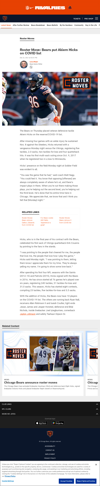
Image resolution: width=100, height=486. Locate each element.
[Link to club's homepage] (5, 17)
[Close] (96, 464)
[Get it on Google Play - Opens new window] (58, 424)
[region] (50, 473)
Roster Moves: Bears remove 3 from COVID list (65, 220)
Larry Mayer (34, 61)
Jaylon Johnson (27, 314)
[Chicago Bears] (50, 434)
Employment (50, 454)
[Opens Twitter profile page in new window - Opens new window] (31, 67)
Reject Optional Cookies (86, 481)
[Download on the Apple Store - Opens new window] (41, 423)
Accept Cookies (66, 481)
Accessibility (50, 446)
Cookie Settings (8, 481)
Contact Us (50, 450)
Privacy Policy (50, 458)
